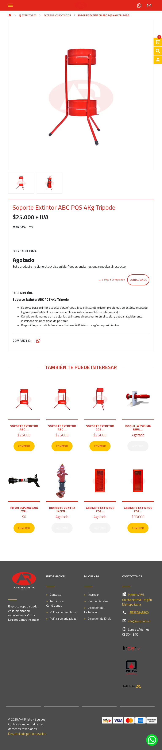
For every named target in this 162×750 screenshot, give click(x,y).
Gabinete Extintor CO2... (100, 509)
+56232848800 (138, 612)
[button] (19, 95)
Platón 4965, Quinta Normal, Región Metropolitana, (137, 599)
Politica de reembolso (63, 612)
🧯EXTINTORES (27, 15)
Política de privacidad (63, 618)
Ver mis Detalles (98, 601)
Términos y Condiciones (55, 603)
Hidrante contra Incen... (62, 509)
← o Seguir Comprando (112, 280)
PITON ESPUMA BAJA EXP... (24, 509)
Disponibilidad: (25, 251)
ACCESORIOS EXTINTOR (57, 15)
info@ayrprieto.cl (139, 621)
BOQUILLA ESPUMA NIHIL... (138, 427)
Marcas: (19, 227)
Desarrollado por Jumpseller (26, 733)
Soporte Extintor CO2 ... (100, 427)
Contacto (55, 594)
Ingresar (93, 594)
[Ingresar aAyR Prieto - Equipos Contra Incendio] (158, 60)
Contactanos (138, 280)
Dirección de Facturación (94, 609)
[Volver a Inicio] (10, 15)
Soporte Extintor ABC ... (24, 427)
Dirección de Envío (99, 618)
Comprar (24, 446)
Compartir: (22, 341)
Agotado (138, 446)
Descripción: (23, 293)
